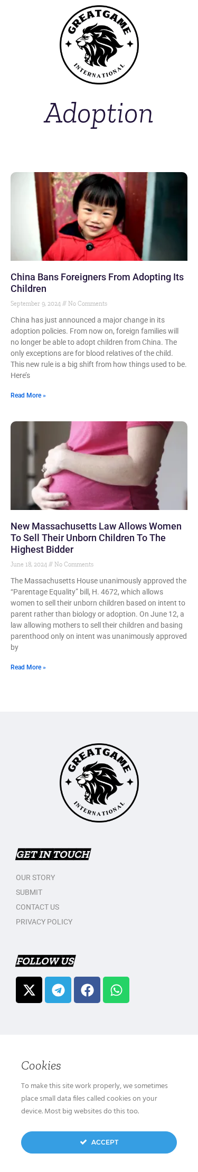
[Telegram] (58, 990)
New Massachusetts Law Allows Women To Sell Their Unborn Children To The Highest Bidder (96, 538)
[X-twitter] (29, 990)
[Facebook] (87, 990)
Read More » (28, 395)
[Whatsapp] (116, 990)
